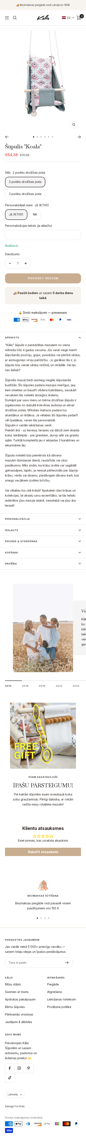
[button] (68, 17)
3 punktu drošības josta (25, 194)
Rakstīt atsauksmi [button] (43, 852)
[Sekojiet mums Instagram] (19, 1068)
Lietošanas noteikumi (61, 999)
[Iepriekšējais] (7, 136)
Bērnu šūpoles (15, 1007)
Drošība (11, 563)
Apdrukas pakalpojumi (20, 999)
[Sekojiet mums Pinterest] (28, 1068)
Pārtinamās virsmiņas (19, 1014)
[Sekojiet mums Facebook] (9, 1068)
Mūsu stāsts (13, 984)
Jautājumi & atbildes (18, 1022)
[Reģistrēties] (67, 962)
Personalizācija (17, 518)
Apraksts (12, 337)
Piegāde (53, 984)
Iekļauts (11, 530)
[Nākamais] (79, 136)
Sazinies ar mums (17, 992)
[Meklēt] (15, 18)
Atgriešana (54, 992)
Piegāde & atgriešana (21, 541)
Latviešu (13, 1094)
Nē (35, 214)
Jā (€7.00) (16, 214)
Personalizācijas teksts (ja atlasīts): (29, 225)
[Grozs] (79, 18)
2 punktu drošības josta (25, 181)
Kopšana (11, 552)
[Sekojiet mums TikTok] (9, 1077)
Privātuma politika (59, 1007)
